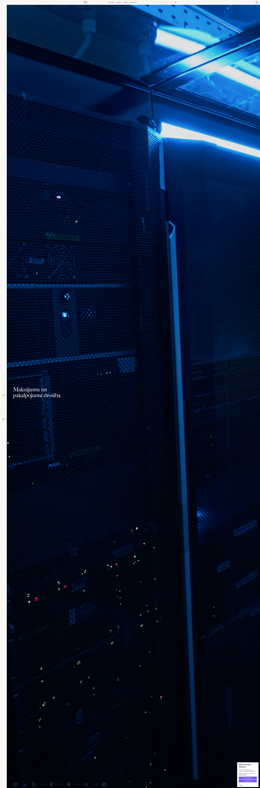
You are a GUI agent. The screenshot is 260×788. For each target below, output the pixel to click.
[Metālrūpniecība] (104, 784)
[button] (175, 2)
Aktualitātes (133, 2)
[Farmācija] (34, 784)
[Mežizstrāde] (68, 784)
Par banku (118, 2)
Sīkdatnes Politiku (243, 774)
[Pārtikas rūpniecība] (51, 784)
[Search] (155, 2)
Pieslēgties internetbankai (165, 2)
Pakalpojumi (111, 2)
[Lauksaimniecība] (15, 784)
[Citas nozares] (86, 784)
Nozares (125, 2)
